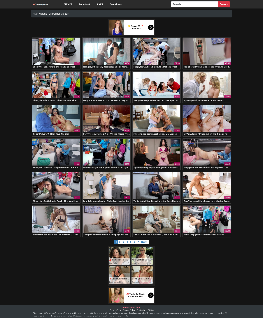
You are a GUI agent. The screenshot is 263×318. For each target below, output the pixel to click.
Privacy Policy (129, 310)
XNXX (100, 4)
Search (224, 4)
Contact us (141, 310)
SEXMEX (68, 4)
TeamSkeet (84, 4)
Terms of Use (115, 310)
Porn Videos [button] (116, 4)
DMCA (151, 310)
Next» (144, 241)
